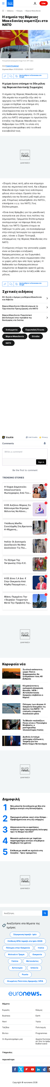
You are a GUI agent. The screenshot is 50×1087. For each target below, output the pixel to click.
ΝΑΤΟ (8, 343)
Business (6, 1015)
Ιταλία (41, 948)
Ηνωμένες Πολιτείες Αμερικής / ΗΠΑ (25, 981)
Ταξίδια (5, 1027)
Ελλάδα (35, 336)
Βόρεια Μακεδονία (33, 11)
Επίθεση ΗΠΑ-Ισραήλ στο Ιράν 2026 (25, 941)
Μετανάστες (32, 961)
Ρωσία (25, 974)
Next (4, 1021)
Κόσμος (19, 11)
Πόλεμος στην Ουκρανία (18, 948)
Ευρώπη (5, 1010)
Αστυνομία (17, 968)
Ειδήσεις (10, 11)
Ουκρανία (37, 954)
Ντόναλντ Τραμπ (16, 954)
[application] (25, 44)
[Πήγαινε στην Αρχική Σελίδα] (10, 3)
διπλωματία (12, 329)
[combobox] (25, 913)
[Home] (3, 11)
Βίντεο (5, 1033)
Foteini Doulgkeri (12, 66)
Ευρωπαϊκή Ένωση (35, 329)
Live (44, 3)
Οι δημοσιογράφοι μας (12, 1039)
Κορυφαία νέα (14, 664)
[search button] (45, 913)
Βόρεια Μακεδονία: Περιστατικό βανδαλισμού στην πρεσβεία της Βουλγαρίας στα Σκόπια (17, 317)
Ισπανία (34, 968)
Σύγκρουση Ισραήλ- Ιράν (25, 934)
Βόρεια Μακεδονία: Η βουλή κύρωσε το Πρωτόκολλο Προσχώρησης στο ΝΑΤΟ (20, 307)
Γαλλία (15, 961)
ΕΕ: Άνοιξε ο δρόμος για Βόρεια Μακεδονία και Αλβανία (22, 298)
